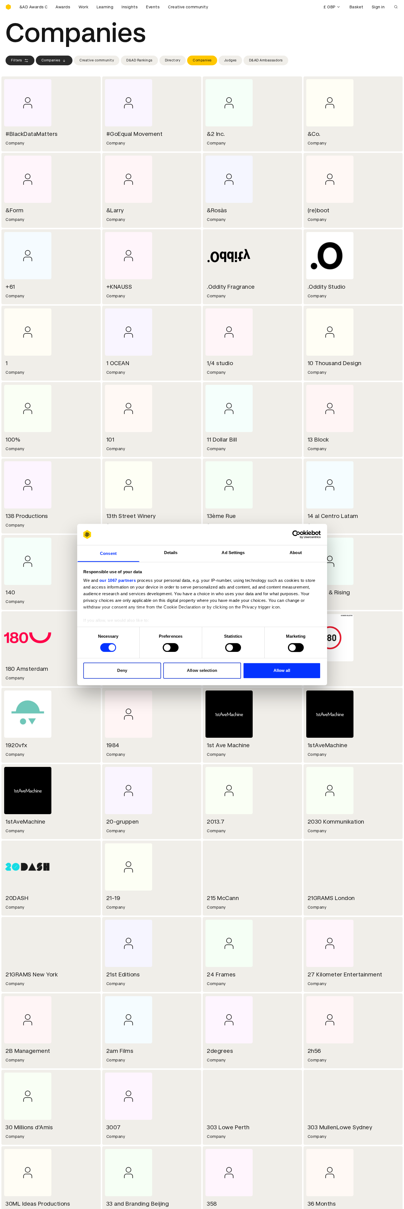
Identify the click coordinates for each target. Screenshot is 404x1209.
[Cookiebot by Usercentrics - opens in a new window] (296, 534)
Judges (230, 60)
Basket (356, 7)
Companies (50, 60)
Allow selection (202, 670)
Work (83, 7)
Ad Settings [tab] (233, 552)
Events (153, 7)
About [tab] (296, 552)
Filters (16, 60)
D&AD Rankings (139, 60)
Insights (130, 7)
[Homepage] (8, 7)
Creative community (188, 7)
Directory (172, 60)
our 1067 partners (117, 580)
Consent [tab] (108, 553)
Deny (122, 670)
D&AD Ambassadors (266, 60)
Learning (105, 7)
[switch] (171, 647)
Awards (63, 7)
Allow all (281, 670)
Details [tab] (171, 552)
